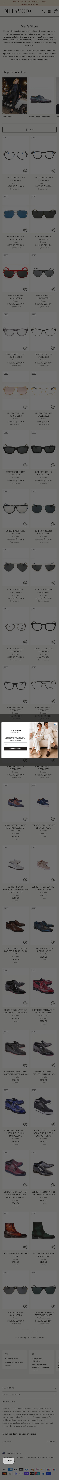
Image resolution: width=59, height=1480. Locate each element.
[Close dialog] (55, 724)
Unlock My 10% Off (15, 748)
